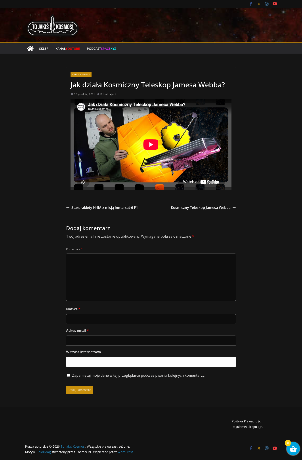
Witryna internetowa (83, 351)
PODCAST (101, 48)
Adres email (77, 330)
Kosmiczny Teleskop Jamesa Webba (201, 207)
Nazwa (73, 309)
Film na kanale (81, 74)
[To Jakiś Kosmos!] (30, 48)
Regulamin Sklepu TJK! (247, 427)
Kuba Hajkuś (108, 94)
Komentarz (74, 249)
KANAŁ (67, 48)
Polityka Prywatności (246, 421)
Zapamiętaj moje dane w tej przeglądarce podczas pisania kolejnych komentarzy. (138, 375)
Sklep (43, 48)
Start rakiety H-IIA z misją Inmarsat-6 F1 (104, 207)
